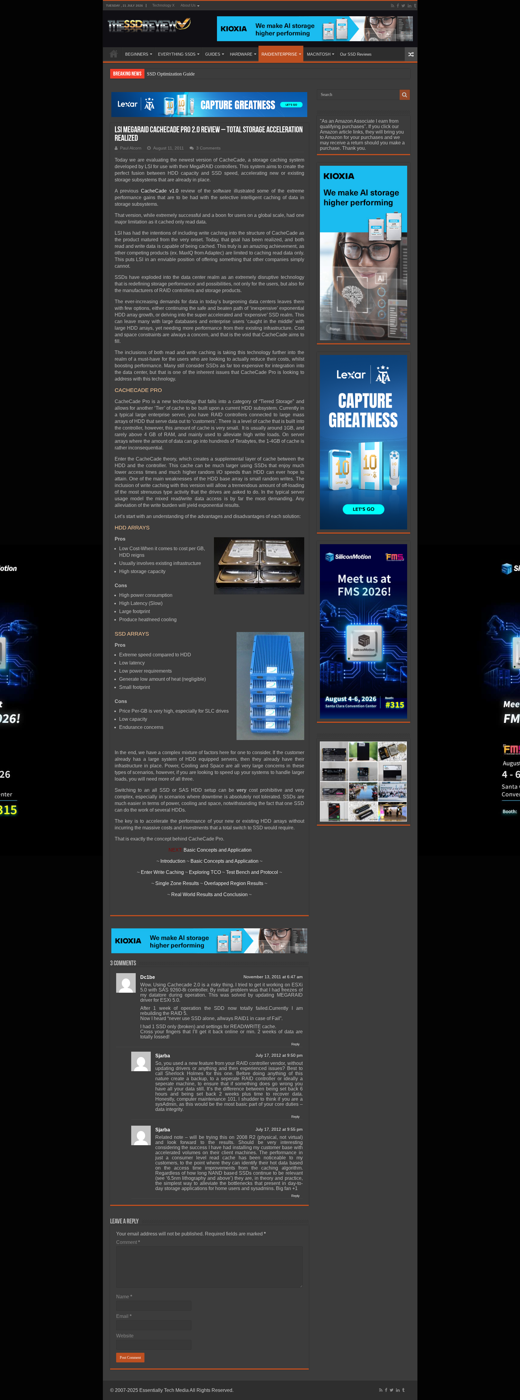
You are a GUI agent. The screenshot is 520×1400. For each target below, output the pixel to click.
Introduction (172, 861)
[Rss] (392, 5)
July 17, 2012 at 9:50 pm (279, 1055)
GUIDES (212, 54)
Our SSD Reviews (356, 54)
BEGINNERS (136, 54)
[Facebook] (398, 5)
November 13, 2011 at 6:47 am (273, 977)
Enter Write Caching (162, 872)
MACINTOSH (318, 54)
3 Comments (208, 148)
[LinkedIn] (409, 5)
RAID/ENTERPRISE (279, 54)
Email (124, 1316)
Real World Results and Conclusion (209, 894)
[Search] (405, 95)
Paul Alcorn (130, 148)
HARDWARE (241, 54)
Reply (295, 1044)
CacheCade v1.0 (159, 190)
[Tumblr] (415, 5)
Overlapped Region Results (233, 883)
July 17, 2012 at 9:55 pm (279, 1129)
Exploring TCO (205, 872)
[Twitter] (403, 5)
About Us (188, 5)
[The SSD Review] (149, 23)
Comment (128, 1242)
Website (125, 1335)
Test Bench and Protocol (252, 872)
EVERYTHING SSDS (177, 54)
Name (124, 1296)
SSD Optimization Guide (171, 73)
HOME (114, 53)
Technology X (163, 5)
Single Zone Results (177, 883)
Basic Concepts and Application (218, 850)
